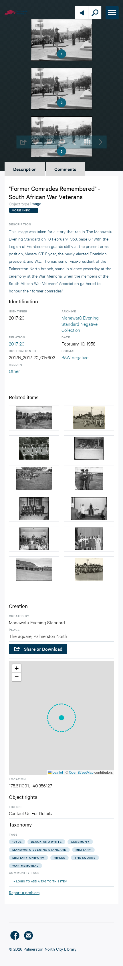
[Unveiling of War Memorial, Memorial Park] (34, 448)
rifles (59, 857)
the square (85, 857)
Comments (65, 169)
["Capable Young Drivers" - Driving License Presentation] (34, 509)
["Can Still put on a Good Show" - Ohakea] (34, 569)
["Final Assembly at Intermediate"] (34, 539)
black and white (46, 841)
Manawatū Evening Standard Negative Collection (80, 323)
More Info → (23, 210)
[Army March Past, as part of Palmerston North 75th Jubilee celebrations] (89, 418)
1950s (17, 841)
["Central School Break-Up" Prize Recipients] (89, 539)
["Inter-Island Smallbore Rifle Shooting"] (89, 448)
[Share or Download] (23, 142)
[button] (61, 718)
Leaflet (57, 772)
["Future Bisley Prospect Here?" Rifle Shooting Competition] (34, 478)
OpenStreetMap (81, 772)
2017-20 (17, 343)
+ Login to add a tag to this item (40, 881)
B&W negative (74, 357)
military (83, 849)
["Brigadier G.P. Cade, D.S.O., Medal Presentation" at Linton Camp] (89, 478)
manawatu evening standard (39, 849)
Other (14, 371)
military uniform (28, 857)
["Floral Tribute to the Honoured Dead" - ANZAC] (34, 418)
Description (25, 169)
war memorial (25, 865)
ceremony (80, 841)
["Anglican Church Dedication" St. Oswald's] (89, 509)
